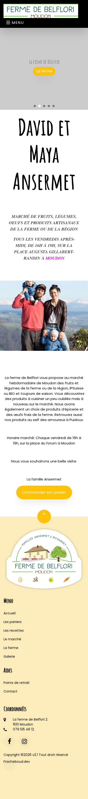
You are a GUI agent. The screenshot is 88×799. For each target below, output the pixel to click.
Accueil (9, 613)
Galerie (9, 656)
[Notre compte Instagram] (24, 741)
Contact (10, 691)
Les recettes (14, 630)
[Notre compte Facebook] (9, 741)
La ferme (44, 71)
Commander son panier (44, 492)
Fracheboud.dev (9, 761)
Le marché (12, 639)
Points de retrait (17, 682)
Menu (17, 22)
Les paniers (13, 621)
